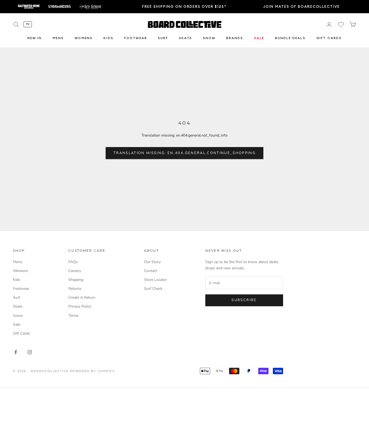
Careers (74, 270)
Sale (259, 38)
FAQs (73, 261)
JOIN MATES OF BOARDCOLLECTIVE (301, 6)
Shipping (75, 279)
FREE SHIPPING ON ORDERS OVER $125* (184, 6)
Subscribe (244, 300)
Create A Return (81, 297)
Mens (58, 38)
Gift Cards (329, 38)
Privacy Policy (79, 306)
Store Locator (155, 279)
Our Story (152, 261)
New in (34, 38)
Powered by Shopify (92, 371)
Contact (150, 270)
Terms (73, 315)
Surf (163, 38)
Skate (185, 38)
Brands (234, 38)
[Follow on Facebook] (15, 352)
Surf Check (153, 288)
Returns (75, 288)
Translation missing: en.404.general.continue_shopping (184, 153)
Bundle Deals (290, 38)
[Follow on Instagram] (29, 352)
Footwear (135, 38)
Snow (209, 38)
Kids (108, 38)
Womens (84, 38)
